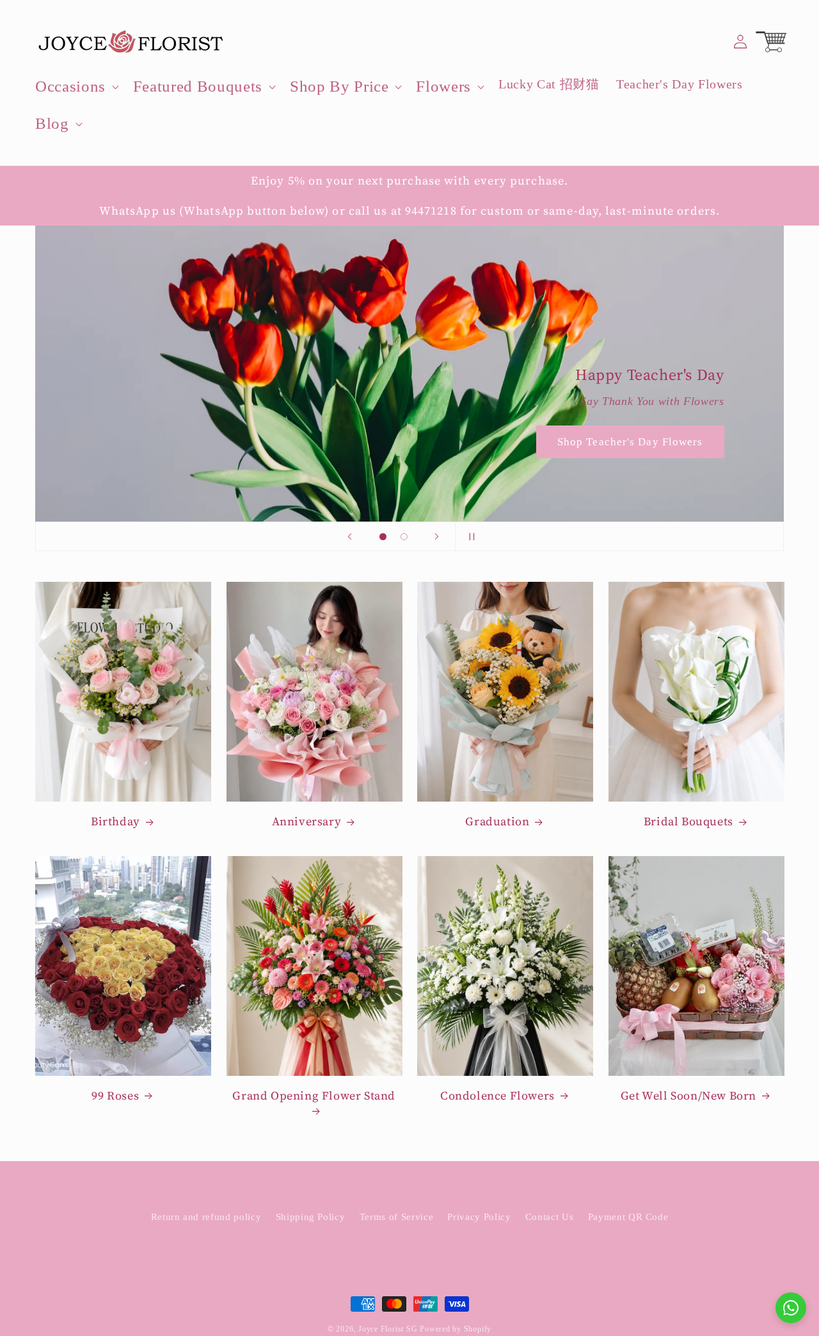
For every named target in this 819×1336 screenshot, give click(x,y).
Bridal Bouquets (688, 821)
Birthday (115, 821)
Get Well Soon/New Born (688, 1095)
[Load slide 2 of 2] (404, 536)
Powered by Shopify (455, 1328)
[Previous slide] (350, 536)
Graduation (497, 821)
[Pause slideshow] (469, 536)
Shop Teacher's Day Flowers (630, 442)
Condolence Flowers (497, 1095)
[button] (76, 86)
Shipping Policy (311, 1215)
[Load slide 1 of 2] (383, 536)
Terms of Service (397, 1215)
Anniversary (307, 821)
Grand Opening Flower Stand (313, 1095)
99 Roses (115, 1095)
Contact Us (549, 1215)
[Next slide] (437, 536)
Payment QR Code (628, 1215)
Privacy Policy (479, 1215)
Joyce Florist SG (387, 1328)
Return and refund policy (206, 1215)
